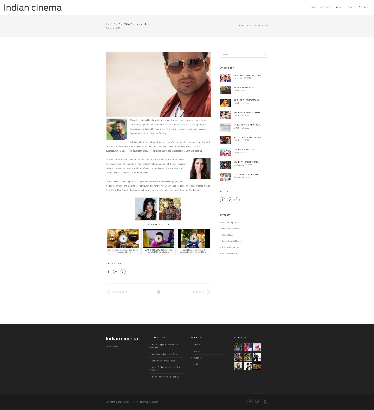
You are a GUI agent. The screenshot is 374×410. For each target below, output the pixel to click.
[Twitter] (115, 271)
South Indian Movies (231, 228)
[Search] (265, 55)
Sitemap (339, 7)
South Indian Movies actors (246, 100)
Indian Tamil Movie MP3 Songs (165, 376)
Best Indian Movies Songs (163, 360)
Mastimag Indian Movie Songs (165, 354)
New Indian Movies (230, 247)
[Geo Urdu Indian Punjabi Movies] (248, 357)
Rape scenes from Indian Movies (248, 137)
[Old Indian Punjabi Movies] (257, 366)
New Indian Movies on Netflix (246, 162)
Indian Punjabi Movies (257, 25)
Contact (351, 7)
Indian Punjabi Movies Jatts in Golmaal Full (164, 346)
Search (364, 7)
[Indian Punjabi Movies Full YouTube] (238, 366)
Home (314, 7)
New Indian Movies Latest (245, 149)
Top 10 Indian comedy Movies (246, 174)
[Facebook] (108, 271)
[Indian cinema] (33, 5)
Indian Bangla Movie (231, 222)
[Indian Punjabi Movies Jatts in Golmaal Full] (238, 357)
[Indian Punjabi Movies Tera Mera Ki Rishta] (248, 366)
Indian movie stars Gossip (245, 87)
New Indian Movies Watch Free (247, 112)
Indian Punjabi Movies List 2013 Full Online (164, 369)
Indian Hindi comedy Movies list (248, 75)
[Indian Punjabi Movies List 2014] (257, 347)
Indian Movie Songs (231, 253)
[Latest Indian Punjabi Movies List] (248, 347)
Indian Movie (227, 234)
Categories (325, 7)
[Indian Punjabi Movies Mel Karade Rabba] (257, 357)
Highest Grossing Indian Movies (248, 125)
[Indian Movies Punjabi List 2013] (238, 347)
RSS (196, 364)
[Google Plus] (123, 271)
